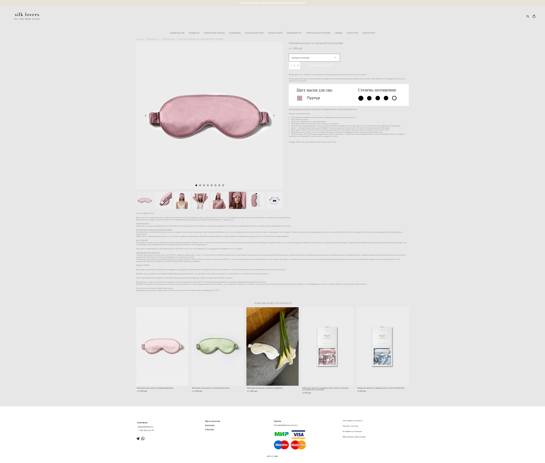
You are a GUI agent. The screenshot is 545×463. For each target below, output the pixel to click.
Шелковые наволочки (354, 437)
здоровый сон (153, 39)
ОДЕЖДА (338, 33)
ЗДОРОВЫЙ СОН (294, 33)
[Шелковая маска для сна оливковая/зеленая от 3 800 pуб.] (217, 346)
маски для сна (169, 39)
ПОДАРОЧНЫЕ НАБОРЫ (214, 33)
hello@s (141, 426)
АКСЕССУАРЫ (352, 33)
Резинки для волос (352, 431)
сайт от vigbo (272, 456)
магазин (140, 39)
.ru (152, 426)
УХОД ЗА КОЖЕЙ (275, 33)
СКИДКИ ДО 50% (177, 33)
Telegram (209, 429)
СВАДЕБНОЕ (194, 33)
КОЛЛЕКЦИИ (235, 33)
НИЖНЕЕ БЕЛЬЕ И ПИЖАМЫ (318, 33)
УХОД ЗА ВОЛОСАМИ (254, 33)
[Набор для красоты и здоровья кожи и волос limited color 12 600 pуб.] (383, 346)
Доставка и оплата (353, 420)
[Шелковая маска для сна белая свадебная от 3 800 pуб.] (272, 346)
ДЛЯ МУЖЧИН (369, 33)
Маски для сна (350, 426)
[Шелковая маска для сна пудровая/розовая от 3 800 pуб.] (162, 346)
